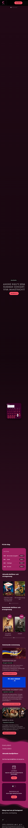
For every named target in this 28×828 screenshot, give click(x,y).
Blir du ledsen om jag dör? (12, 555)
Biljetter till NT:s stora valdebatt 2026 (11, 704)
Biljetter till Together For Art (10, 673)
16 (20, 637)
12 (16, 637)
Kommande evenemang (11, 645)
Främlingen (9, 563)
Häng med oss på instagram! (12, 810)
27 (19, 415)
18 (23, 637)
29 (10, 417)
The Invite (9, 566)
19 (24, 637)
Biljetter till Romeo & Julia (9, 733)
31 (14, 417)
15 (19, 637)
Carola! (8, 559)
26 (17, 415)
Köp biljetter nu (14, 293)
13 (17, 637)
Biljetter (21, 555)
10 (13, 637)
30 (12, 417)
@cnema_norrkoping (9, 813)
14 (18, 637)
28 (8, 417)
